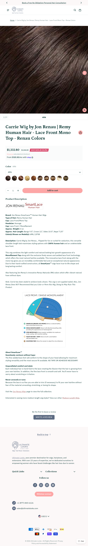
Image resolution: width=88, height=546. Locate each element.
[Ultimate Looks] (17, 10)
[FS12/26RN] (33, 178)
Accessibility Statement (47, 543)
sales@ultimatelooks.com (27, 508)
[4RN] (8, 178)
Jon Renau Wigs (19, 391)
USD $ (44, 516)
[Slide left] (7, 2)
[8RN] (20, 178)
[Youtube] (41, 485)
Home (12, 20)
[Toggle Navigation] (8, 10)
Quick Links (18, 471)
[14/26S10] (65, 178)
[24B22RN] (27, 178)
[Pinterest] (53, 485)
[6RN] (14, 178)
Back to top (42, 434)
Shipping (10, 154)
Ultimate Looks (18, 458)
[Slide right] (81, 2)
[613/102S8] (59, 178)
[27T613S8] (52, 178)
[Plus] (18, 190)
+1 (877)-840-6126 (25, 503)
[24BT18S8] (46, 178)
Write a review (44, 417)
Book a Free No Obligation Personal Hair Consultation (44, 3)
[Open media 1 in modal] (44, 70)
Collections (51, 471)
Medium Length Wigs (70, 398)
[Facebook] (35, 485)
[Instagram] (47, 485)
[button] (74, 10)
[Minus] (8, 190)
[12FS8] (40, 178)
